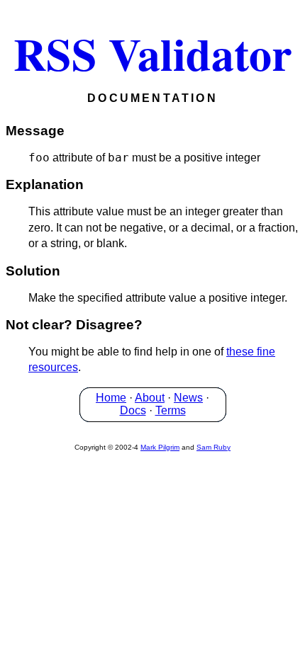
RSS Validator (152, 53)
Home (111, 398)
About (150, 398)
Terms (170, 410)
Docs (133, 410)
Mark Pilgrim (159, 447)
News (188, 398)
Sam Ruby (213, 447)
